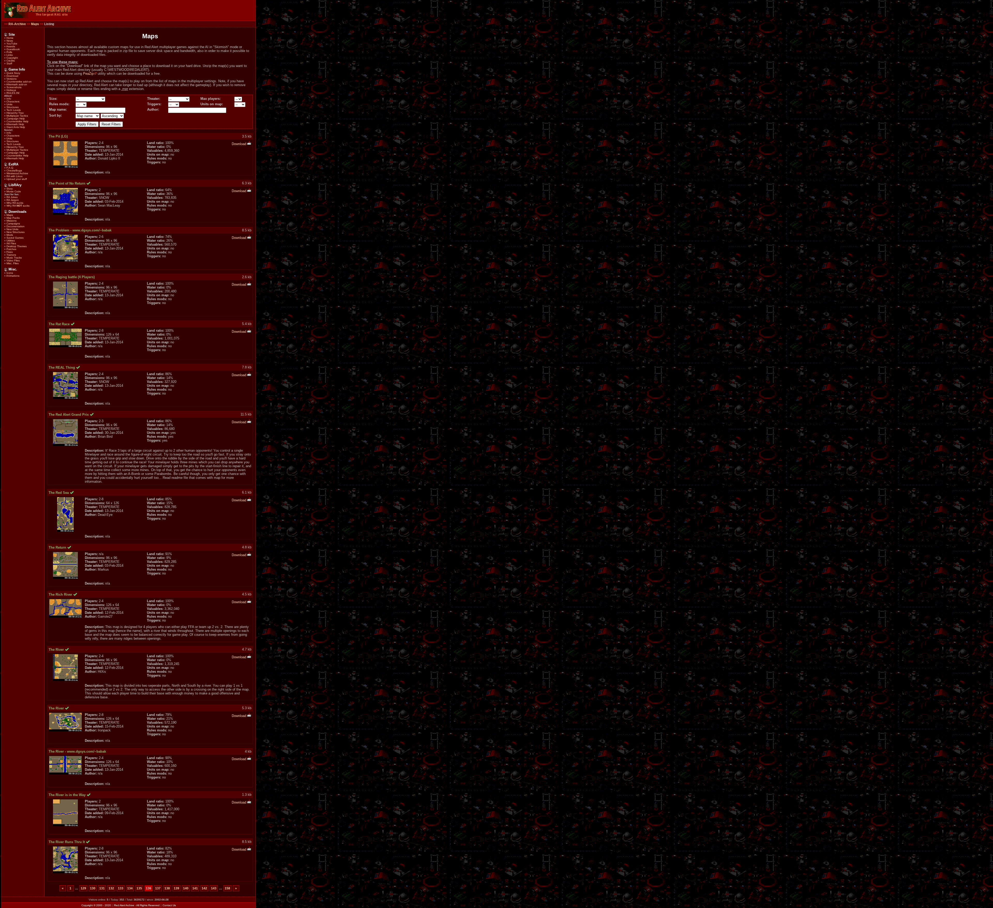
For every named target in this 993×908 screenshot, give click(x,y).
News (9, 40)
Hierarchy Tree (15, 112)
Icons (9, 272)
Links (9, 55)
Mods (9, 234)
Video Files (13, 260)
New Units (12, 229)
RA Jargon (12, 200)
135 (139, 888)
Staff (9, 63)
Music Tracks (14, 257)
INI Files (11, 243)
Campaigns (13, 223)
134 (130, 888)
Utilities (10, 240)
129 (83, 888)
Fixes (9, 252)
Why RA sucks (14, 202)
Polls (9, 52)
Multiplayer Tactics (17, 115)
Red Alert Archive (124, 905)
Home (9, 37)
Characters (12, 101)
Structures (12, 107)
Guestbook (13, 49)
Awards (10, 46)
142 (204, 888)
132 (111, 888)
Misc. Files (12, 263)
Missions (11, 220)
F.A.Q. (10, 167)
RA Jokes (12, 197)
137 (158, 888)
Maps (35, 24)
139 (176, 888)
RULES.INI (12, 93)
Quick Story (13, 73)
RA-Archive (17, 24)
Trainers (11, 254)
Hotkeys (11, 90)
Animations (12, 275)
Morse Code (13, 191)
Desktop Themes (16, 246)
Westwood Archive (17, 173)
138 (167, 888)
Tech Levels (13, 110)
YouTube (11, 43)
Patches (11, 249)
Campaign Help (15, 118)
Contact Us (169, 905)
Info (8, 98)
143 (213, 888)
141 (195, 888)
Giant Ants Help (15, 127)
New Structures (15, 232)
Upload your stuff (16, 179)
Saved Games (15, 237)
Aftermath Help (15, 124)
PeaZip (88, 73)
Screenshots (13, 87)
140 (186, 888)
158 (227, 888)
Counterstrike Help (17, 121)
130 (92, 888)
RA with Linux (14, 176)
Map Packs (13, 217)
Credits (10, 60)
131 (102, 888)
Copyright (12, 57)
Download (12, 75)
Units (9, 104)
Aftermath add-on (16, 84)
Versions (11, 78)
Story (9, 188)
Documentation (15, 226)
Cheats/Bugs (14, 170)
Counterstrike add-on (19, 81)
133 (120, 888)
